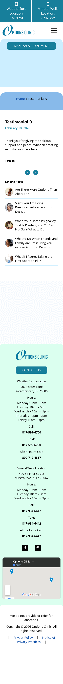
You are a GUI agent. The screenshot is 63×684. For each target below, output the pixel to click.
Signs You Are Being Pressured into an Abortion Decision (34, 207)
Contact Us (31, 370)
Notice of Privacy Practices (36, 640)
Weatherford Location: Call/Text (16, 13)
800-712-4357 (31, 458)
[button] (54, 30)
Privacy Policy (23, 638)
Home (20, 99)
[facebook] (25, 548)
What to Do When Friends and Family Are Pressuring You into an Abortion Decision (36, 243)
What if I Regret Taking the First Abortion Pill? (33, 259)
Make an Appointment (31, 46)
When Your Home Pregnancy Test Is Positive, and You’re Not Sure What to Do (35, 225)
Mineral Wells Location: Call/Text (48, 13)
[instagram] (38, 548)
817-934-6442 (31, 511)
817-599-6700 (31, 432)
